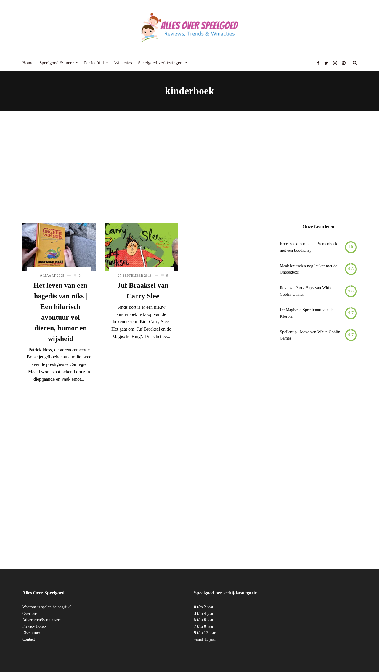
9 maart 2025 (52, 275)
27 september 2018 (135, 275)
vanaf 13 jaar (205, 639)
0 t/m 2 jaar (203, 607)
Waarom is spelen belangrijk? (46, 607)
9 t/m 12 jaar (205, 633)
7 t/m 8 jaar (203, 626)
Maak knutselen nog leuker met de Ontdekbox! (308, 269)
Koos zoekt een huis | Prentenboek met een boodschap (308, 247)
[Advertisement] (189, 167)
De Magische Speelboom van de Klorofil (306, 313)
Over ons (29, 613)
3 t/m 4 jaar (203, 613)
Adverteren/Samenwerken (43, 620)
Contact (28, 639)
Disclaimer (31, 633)
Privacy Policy (34, 626)
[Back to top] (360, 654)
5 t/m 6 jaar (203, 620)
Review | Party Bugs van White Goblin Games (306, 291)
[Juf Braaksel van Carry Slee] (141, 247)
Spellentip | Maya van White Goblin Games (310, 335)
